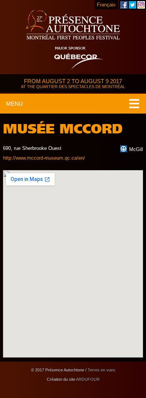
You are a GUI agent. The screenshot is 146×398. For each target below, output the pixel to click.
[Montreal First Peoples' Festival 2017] (73, 25)
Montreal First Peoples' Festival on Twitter (132, 5)
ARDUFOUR (88, 379)
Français (106, 4)
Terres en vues (101, 370)
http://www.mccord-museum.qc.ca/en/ (44, 158)
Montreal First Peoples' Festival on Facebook (124, 5)
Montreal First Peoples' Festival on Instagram (141, 5)
